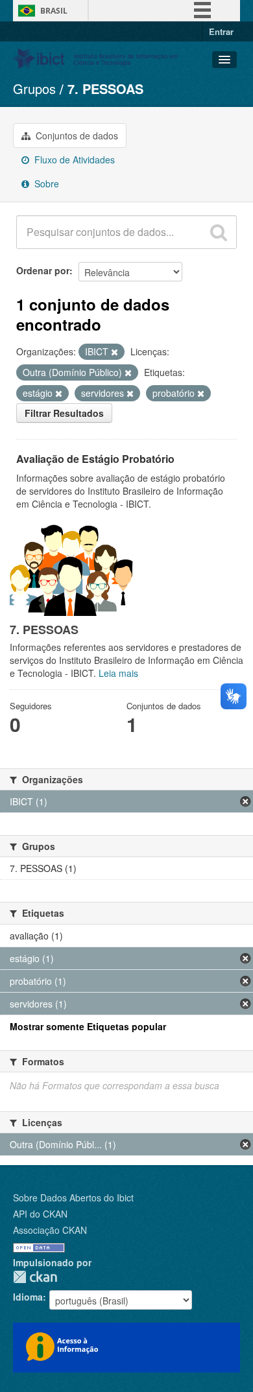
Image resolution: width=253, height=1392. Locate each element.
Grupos (34, 88)
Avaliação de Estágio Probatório (95, 458)
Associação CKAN (50, 1229)
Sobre (45, 183)
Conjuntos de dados (75, 135)
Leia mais (118, 673)
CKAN (35, 1277)
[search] (218, 232)
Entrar (221, 31)
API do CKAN (40, 1213)
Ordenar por (42, 270)
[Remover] (114, 352)
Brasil (53, 10)
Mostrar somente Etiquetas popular (88, 1026)
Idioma (28, 1296)
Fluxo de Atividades (73, 159)
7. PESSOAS (105, 88)
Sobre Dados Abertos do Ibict (73, 1197)
